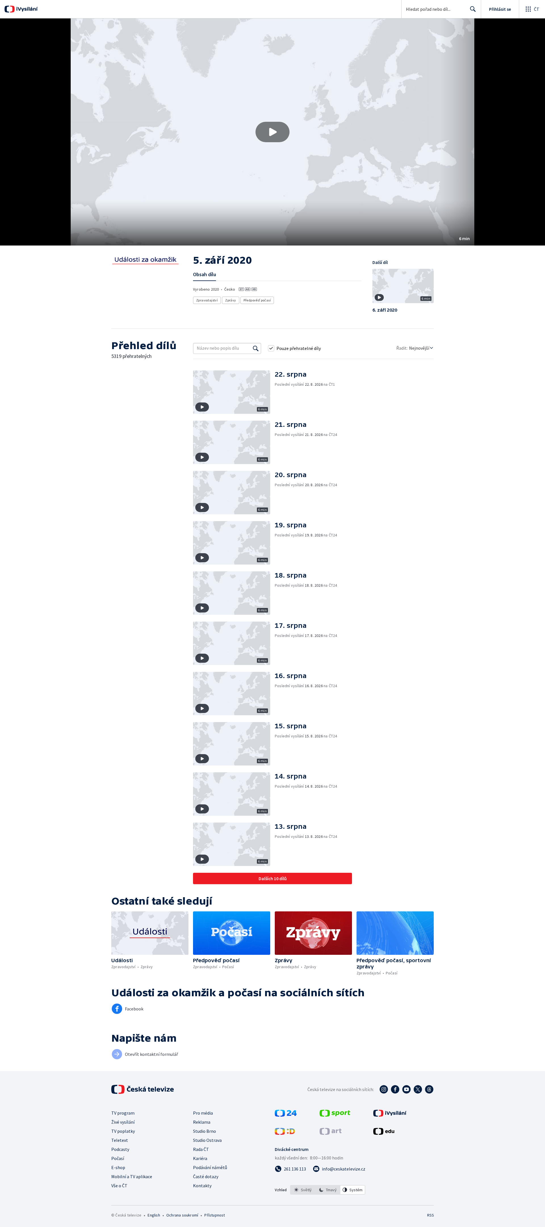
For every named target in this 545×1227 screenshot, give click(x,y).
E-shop (118, 1167)
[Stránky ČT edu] (383, 1133)
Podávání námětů (210, 1167)
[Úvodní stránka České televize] (143, 1089)
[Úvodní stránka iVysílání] (26, 9)
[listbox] (327, 1190)
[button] (272, 132)
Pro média (203, 1113)
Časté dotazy (205, 1176)
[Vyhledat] (255, 348)
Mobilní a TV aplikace (131, 1176)
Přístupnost (214, 1215)
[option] (303, 1190)
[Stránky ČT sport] (335, 1115)
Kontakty (202, 1185)
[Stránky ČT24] (286, 1115)
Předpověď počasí (257, 300)
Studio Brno (204, 1131)
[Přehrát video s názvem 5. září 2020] (272, 132)
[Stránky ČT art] (330, 1133)
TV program (123, 1113)
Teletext (119, 1140)
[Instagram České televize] (383, 1089)
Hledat (473, 9)
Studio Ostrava (207, 1140)
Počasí (117, 1158)
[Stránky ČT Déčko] (285, 1133)
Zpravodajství (207, 300)
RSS (430, 1215)
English (154, 1215)
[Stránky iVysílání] (389, 1115)
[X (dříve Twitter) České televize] (417, 1089)
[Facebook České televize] (395, 1089)
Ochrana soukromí (182, 1215)
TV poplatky (123, 1131)
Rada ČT (201, 1149)
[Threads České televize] (429, 1089)
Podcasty (120, 1149)
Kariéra (200, 1158)
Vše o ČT (119, 1185)
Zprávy (230, 300)
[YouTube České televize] (406, 1089)
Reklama (201, 1122)
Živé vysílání (123, 1122)
